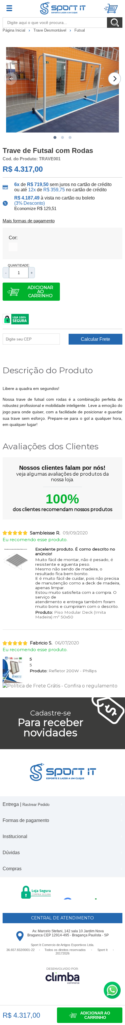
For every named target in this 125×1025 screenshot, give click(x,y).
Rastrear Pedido (35, 804)
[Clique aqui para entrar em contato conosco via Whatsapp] (112, 990)
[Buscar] (114, 22)
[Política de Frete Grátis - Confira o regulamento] (63, 686)
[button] (54, 137)
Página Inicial (14, 30)
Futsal (79, 30)
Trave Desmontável (50, 30)
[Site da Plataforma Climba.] (62, 975)
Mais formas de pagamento (29, 221)
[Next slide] (114, 78)
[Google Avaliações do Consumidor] (82, 892)
